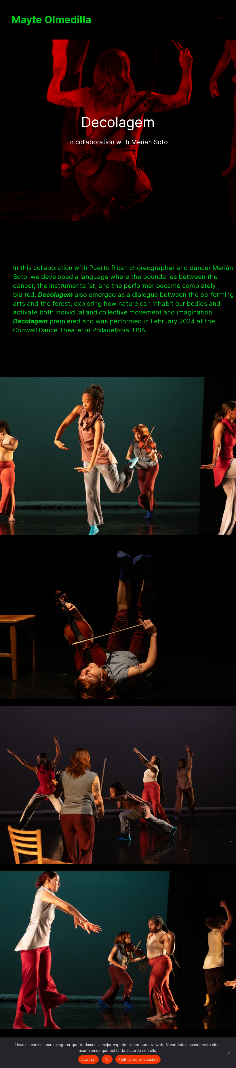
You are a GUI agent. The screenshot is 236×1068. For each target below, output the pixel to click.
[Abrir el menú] (221, 19)
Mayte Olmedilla (51, 20)
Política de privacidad (138, 1059)
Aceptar (88, 1059)
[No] (229, 1053)
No (107, 1059)
